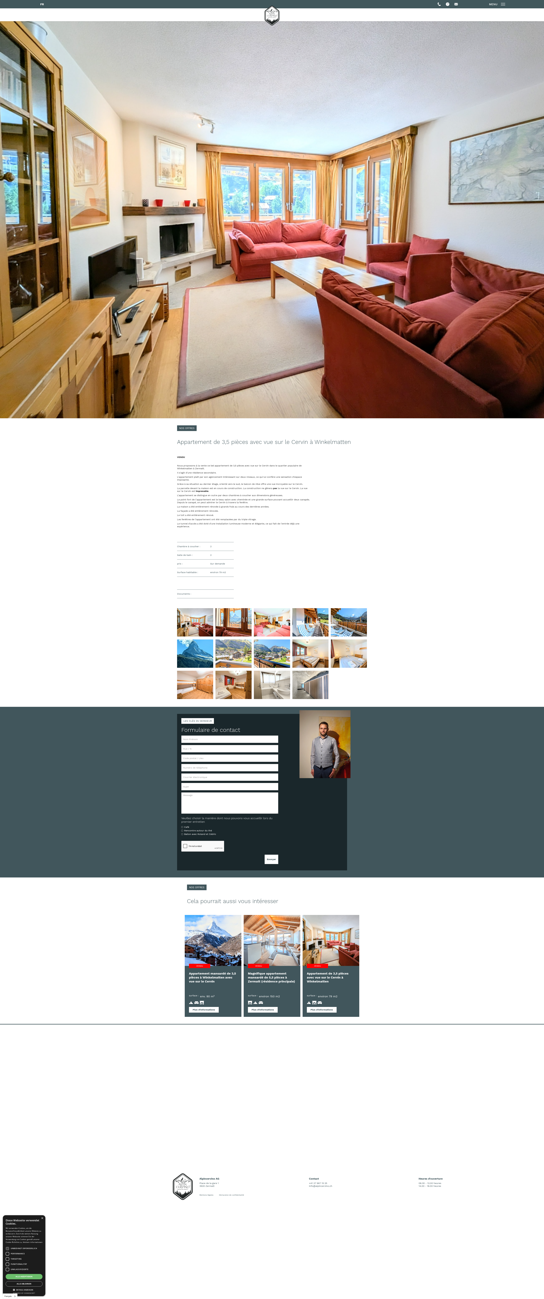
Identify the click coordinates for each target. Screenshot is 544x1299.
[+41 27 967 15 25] (439, 4)
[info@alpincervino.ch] (456, 4)
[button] (42, 4)
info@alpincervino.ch (320, 1186)
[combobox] (10, 1296)
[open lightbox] (195, 622)
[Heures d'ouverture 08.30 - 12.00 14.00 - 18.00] (447, 4)
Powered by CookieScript (24, 1293)
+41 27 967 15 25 (318, 1183)
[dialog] (24, 1255)
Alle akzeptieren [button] (24, 1276)
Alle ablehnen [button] (24, 1284)
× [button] (42, 1218)
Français (8, 1296)
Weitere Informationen (32, 1242)
